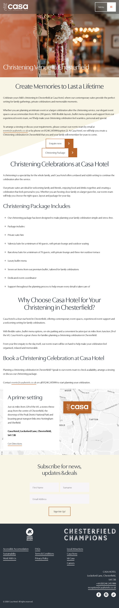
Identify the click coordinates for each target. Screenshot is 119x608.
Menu (101, 6)
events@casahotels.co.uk (15, 130)
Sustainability (9, 553)
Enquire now (55, 143)
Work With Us (9, 558)
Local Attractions (75, 548)
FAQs (37, 548)
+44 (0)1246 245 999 (106, 583)
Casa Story (72, 553)
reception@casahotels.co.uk (102, 587)
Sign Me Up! (60, 511)
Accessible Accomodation (16, 548)
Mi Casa (70, 558)
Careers (71, 563)
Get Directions (15, 443)
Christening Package (55, 152)
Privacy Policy (41, 558)
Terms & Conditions (44, 553)
